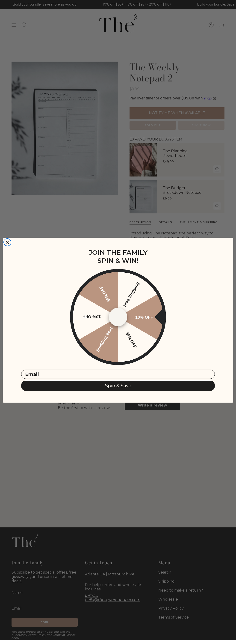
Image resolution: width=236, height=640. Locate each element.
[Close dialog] (7, 242)
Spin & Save (118, 386)
